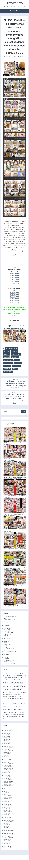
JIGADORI (10, 692)
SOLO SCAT (7, 368)
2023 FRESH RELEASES (11, 677)
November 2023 (7, 747)
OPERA (5, 641)
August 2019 (6, 821)
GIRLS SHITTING (16, 354)
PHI (4, 645)
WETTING (15, 714)
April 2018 (6, 845)
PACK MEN (6, 644)
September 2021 (7, 785)
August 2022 (6, 769)
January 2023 (7, 762)
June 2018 (6, 842)
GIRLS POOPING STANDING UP (17, 684)
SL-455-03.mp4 (14, 275)
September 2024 (7, 733)
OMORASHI (11, 694)
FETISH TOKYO (7, 628)
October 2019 (7, 818)
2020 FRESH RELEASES (15, 675)
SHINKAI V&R (7, 656)
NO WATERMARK (8, 363)
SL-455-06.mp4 (14, 281)
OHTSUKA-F (6, 640)
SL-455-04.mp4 (14, 277)
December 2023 (7, 746)
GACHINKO (6, 631)
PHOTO (5, 647)
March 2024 (6, 742)
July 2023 (6, 753)
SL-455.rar (14, 316)
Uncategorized (7, 661)
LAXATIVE (17, 360)
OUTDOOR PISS (17, 694)
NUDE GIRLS (6, 694)
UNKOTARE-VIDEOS (8, 663)
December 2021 (7, 781)
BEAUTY (5, 618)
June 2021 (6, 789)
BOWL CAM (19, 677)
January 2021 (7, 797)
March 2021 (6, 794)
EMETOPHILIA (5, 682)
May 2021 (6, 791)
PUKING (7, 701)
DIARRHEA (6, 354)
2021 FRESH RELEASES (11, 348)
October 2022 (7, 766)
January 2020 (7, 814)
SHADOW (6, 653)
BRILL (5, 622)
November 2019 (7, 817)
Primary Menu (15, 10)
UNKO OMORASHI (8, 371)
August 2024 (6, 734)
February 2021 (7, 795)
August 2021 (6, 787)
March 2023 (6, 759)
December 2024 (7, 729)
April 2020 (6, 810)
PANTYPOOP (18, 363)
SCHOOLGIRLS (16, 365)
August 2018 (6, 839)
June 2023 (6, 755)
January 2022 (7, 779)
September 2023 (7, 750)
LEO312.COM (14, 3)
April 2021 (6, 792)
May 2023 (6, 756)
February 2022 (7, 778)
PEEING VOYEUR (15, 698)
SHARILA (22, 56)
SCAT (11, 701)
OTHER (5, 642)
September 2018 (7, 837)
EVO (4, 626)
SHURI (5, 657)
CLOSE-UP (6, 351)
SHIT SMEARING (12, 706)
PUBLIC (4, 701)
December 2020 (7, 798)
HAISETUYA (6, 634)
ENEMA (11, 682)
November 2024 (7, 730)
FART (15, 682)
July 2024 (6, 736)
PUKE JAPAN (6, 650)
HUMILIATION (15, 357)
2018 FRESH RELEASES (9, 673)
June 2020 (6, 807)
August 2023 (6, 752)
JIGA (5, 637)
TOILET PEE (20, 709)
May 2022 (6, 774)
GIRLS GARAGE (7, 632)
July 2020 (6, 805)
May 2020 (6, 808)
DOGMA (5, 624)
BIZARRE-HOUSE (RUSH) (9, 619)
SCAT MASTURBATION (18, 701)
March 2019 (6, 829)
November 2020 (7, 800)
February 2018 (7, 847)
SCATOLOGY (7, 365)
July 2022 (6, 771)
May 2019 (6, 826)
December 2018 (7, 833)
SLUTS (5, 658)
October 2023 (7, 749)
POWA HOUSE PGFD (8, 648)
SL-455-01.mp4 (14, 271)
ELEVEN (5, 625)
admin (5, 56)
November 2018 (7, 834)
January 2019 (7, 832)
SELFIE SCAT (6, 706)
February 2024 (7, 743)
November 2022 (7, 765)
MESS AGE (6, 638)
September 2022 (7, 768)
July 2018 (6, 840)
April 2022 (6, 775)
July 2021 (6, 788)
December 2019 (7, 816)
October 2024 (7, 732)
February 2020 (7, 813)
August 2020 (6, 804)
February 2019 (7, 830)
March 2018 (6, 846)
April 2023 (6, 758)
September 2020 (7, 803)
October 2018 (7, 836)
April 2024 (6, 740)
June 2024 (6, 737)
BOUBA (5, 621)
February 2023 (7, 761)
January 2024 (7, 745)
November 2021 (7, 782)
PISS (22, 698)
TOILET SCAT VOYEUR (11, 712)
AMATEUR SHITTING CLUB (10, 616)
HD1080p (6, 357)
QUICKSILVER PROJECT (9, 651)
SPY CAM (15, 368)
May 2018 (6, 843)
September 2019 (7, 820)
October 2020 (7, 801)
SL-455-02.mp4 (14, 273)
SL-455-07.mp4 (14, 283)
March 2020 (6, 811)
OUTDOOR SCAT (7, 696)
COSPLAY (14, 351)
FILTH (5, 629)
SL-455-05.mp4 (14, 279)
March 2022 (6, 776)
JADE (5, 635)
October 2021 (7, 784)
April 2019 (6, 827)
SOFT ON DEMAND (8, 660)
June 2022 (6, 772)
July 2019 (6, 823)
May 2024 (6, 739)
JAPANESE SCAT (8, 360)
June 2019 (6, 824)
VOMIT (11, 714)
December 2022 (7, 763)
